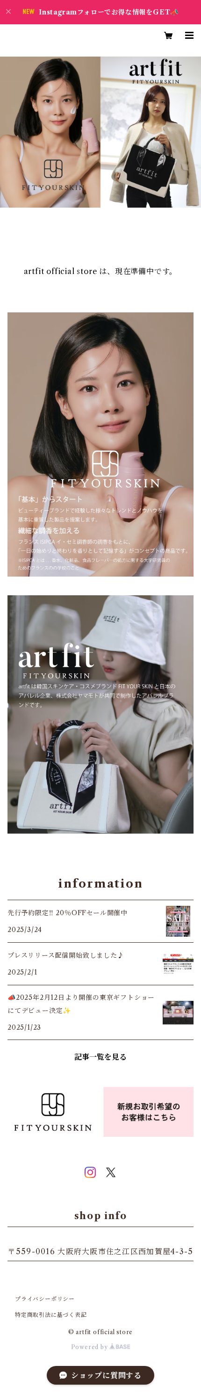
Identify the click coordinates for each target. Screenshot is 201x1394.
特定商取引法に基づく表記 (51, 1314)
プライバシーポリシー (45, 1298)
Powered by (90, 1347)
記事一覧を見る (100, 1057)
